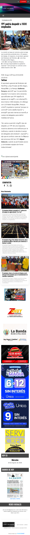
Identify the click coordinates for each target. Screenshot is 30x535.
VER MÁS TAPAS (15, 499)
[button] (18, 1)
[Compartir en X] (7, 185)
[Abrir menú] (3, 15)
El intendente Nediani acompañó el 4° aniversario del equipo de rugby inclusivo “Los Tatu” (14, 211)
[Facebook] (28, 1)
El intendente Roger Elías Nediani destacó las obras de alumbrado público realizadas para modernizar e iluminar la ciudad (15, 241)
